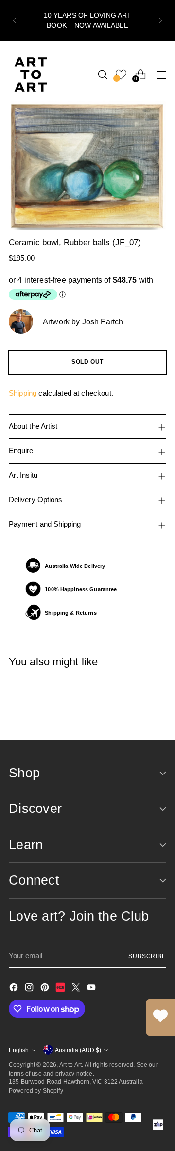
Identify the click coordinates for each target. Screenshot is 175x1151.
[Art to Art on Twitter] (77, 989)
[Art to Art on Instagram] (30, 989)
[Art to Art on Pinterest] (46, 989)
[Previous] (14, 20)
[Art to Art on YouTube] (92, 989)
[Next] (160, 20)
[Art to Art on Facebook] (14, 989)
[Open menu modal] (161, 74)
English (19, 1050)
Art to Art (70, 1064)
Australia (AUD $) (78, 1050)
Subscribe (147, 956)
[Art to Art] (30, 74)
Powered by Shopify (36, 1090)
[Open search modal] (102, 74)
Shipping (22, 393)
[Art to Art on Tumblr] (61, 989)
